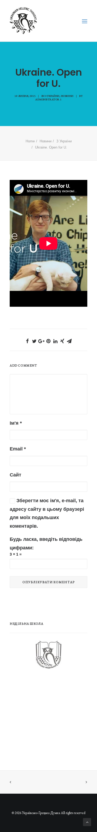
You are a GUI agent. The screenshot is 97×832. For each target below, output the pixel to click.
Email (18, 449)
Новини (67, 96)
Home (30, 141)
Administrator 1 (48, 99)
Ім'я (16, 423)
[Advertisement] (50, 716)
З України (52, 96)
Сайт (15, 475)
